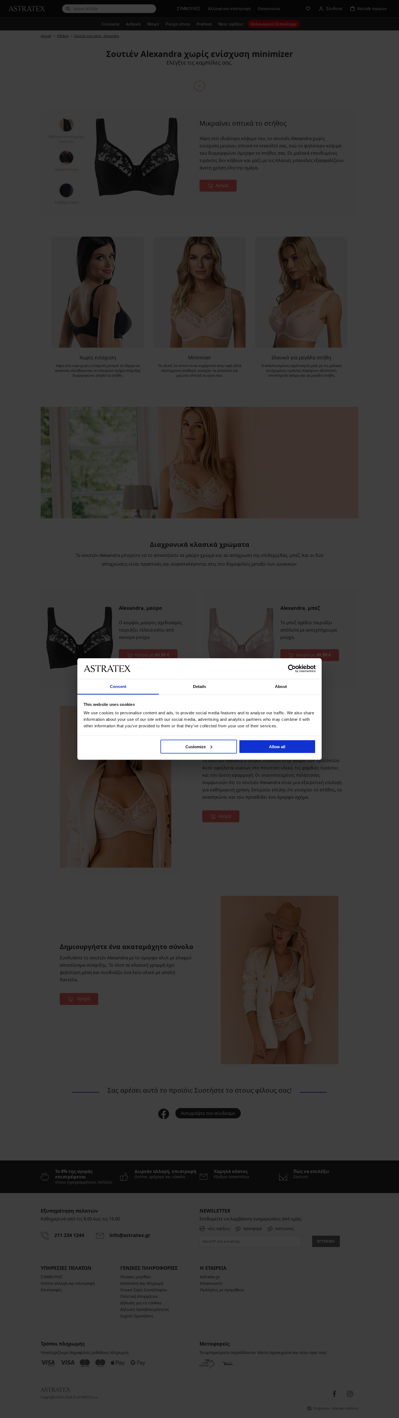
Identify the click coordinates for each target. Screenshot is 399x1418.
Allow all (277, 746)
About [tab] (281, 686)
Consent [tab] (118, 686)
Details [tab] (199, 686)
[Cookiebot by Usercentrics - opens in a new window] (292, 668)
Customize (195, 746)
